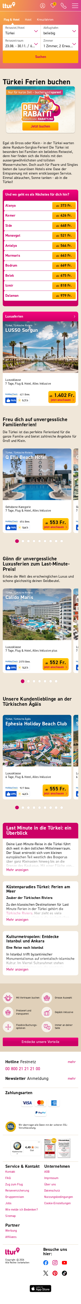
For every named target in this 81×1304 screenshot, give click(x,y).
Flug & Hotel (12, 20)
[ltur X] (45, 1275)
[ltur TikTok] (64, 1275)
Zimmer (48, 41)
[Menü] (39, 1143)
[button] (17, 541)
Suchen (40, 57)
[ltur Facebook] (45, 1264)
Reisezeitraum (14, 41)
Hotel (28, 20)
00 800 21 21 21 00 (22, 1069)
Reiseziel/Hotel (15, 28)
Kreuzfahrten (45, 20)
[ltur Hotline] (63, 6)
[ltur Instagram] (54, 1264)
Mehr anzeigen (17, 870)
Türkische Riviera (19, 913)
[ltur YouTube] (64, 1264)
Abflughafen (51, 28)
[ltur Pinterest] (54, 1275)
